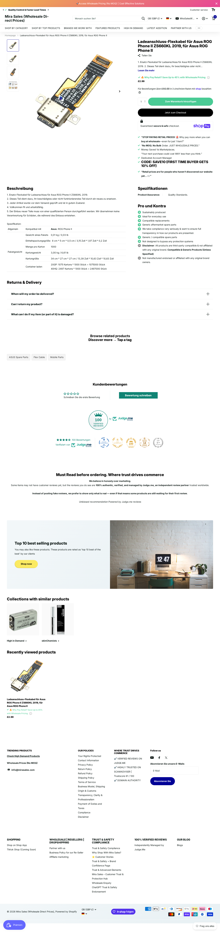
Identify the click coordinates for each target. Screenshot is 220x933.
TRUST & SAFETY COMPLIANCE (103, 841)
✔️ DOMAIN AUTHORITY (127, 780)
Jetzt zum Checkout (175, 112)
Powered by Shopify (66, 911)
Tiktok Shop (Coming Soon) (21, 849)
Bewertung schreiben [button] (138, 395)
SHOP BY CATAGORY (16, 28)
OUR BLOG (183, 839)
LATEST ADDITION (157, 28)
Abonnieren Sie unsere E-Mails (167, 763)
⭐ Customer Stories (102, 856)
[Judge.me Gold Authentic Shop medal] (117, 442)
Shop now (26, 563)
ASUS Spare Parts (18, 357)
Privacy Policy (85, 764)
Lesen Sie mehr (146, 70)
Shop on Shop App (17, 845)
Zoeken (143, 18)
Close (216, 3)
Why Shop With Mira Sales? (106, 852)
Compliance (84, 812)
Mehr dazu (198, 28)
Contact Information (88, 760)
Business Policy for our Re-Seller (66, 852)
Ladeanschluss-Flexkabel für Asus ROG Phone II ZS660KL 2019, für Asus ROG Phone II (26, 702)
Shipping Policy (86, 777)
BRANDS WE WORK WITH (78, 28)
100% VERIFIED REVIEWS (150, 839)
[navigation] (3, 10)
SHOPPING (13, 839)
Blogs (180, 845)
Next (39, 10)
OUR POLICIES (86, 750)
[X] (166, 758)
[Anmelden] (205, 18)
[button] (145, 99)
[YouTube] (152, 757)
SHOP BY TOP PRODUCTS (46, 28)
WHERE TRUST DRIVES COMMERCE (126, 751)
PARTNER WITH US (181, 28)
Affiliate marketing (59, 856)
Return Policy (85, 769)
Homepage (10, 35)
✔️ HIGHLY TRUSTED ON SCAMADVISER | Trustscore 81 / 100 (127, 771)
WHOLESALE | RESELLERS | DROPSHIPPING (66, 841)
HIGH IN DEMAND (133, 28)
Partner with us (57, 848)
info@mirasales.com (23, 769)
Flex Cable (39, 357)
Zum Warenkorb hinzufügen (180, 101)
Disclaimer (83, 816)
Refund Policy (85, 773)
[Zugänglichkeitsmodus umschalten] (213, 10)
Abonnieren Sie (162, 781)
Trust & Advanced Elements (106, 870)
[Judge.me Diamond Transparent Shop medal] (104, 442)
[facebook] (159, 757)
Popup (208, 77)
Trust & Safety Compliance (106, 848)
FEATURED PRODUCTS (108, 28)
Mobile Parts (56, 357)
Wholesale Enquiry (101, 883)
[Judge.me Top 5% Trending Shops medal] (158, 442)
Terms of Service (87, 782)
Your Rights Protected (89, 756)
